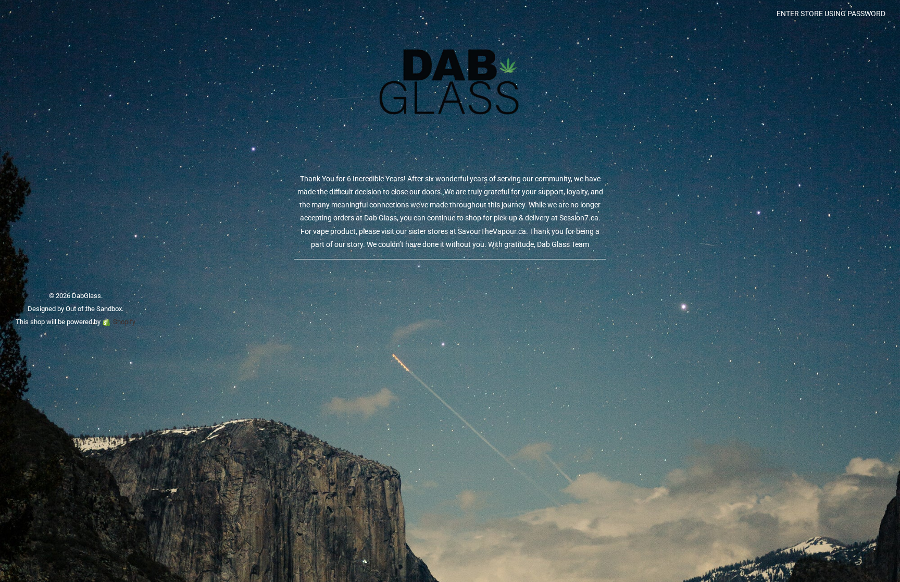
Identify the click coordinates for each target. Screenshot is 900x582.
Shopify (124, 322)
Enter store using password (831, 13)
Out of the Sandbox (94, 309)
